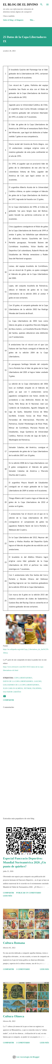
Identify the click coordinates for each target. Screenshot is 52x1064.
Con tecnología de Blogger (28, 1057)
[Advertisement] (26, 791)
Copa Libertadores (23, 678)
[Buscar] (41, 4)
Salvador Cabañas (12, 692)
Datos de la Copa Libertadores (18, 681)
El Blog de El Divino (20, 4)
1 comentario (23, 969)
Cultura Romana (14, 942)
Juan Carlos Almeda (13, 688)
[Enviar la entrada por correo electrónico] (4, 697)
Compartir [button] (8, 700)
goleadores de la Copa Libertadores (21, 685)
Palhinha (36, 688)
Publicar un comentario (28, 893)
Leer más (7, 896)
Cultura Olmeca (13, 1016)
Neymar (27, 688)
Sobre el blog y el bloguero (13, 20)
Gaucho (37, 681)
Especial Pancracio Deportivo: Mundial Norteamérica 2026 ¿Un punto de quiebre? (24, 862)
